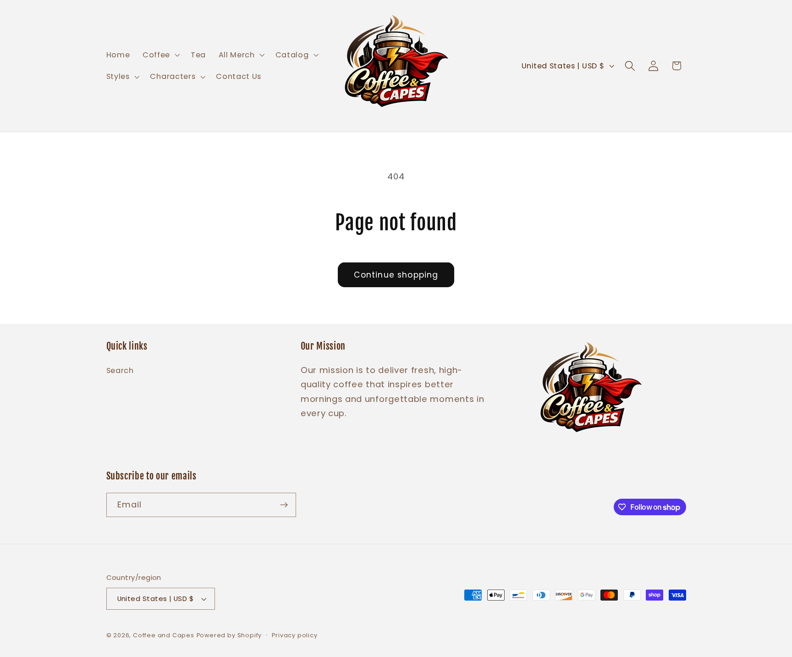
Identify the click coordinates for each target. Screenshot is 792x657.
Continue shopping (396, 274)
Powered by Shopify (229, 635)
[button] (160, 55)
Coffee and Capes (163, 635)
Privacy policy (294, 635)
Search (120, 370)
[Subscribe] (284, 505)
